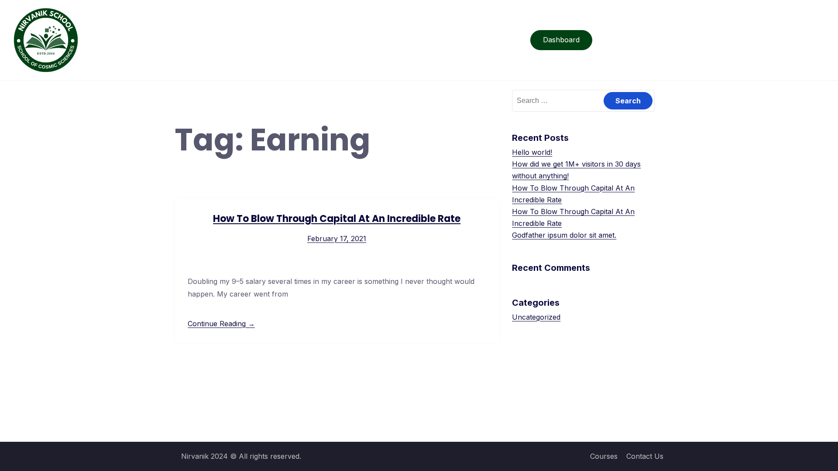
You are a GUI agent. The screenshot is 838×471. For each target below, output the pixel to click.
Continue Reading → (221, 323)
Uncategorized (536, 317)
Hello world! (532, 152)
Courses (604, 456)
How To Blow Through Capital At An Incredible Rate (336, 218)
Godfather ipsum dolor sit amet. (564, 235)
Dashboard (561, 39)
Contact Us (644, 456)
